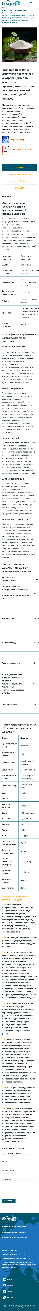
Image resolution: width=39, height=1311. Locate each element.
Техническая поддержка (19, 174)
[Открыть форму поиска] (31, 3)
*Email (4, 1162)
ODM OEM (19, 188)
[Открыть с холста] (36, 3)
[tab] (19, 167)
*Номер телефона (8, 1170)
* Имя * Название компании (11, 1153)
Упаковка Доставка (19, 181)
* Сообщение (6, 1179)
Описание (19, 167)
